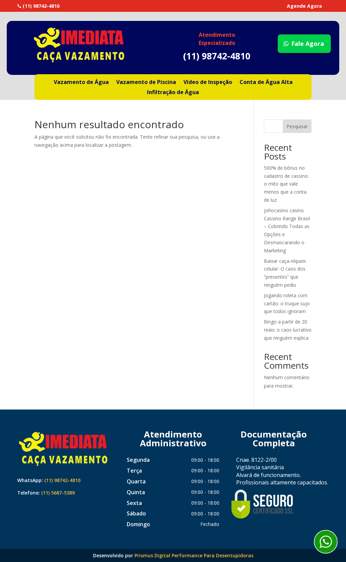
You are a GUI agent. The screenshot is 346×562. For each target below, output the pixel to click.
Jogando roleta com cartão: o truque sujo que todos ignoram (287, 303)
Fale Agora (307, 43)
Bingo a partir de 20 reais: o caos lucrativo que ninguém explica (288, 329)
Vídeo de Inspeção (207, 83)
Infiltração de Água (173, 93)
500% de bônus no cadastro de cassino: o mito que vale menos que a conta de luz (286, 184)
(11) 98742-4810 (62, 480)
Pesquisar (297, 126)
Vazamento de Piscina (146, 83)
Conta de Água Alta (266, 83)
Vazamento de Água (81, 83)
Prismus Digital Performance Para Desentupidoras (193, 555)
